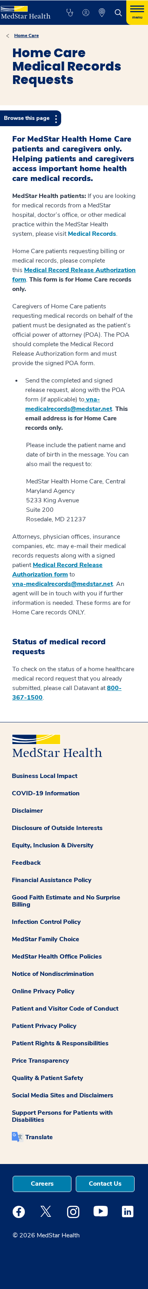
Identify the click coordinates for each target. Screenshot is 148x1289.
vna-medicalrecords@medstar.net (62, 584)
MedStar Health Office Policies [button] (57, 956)
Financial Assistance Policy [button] (52, 880)
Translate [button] (39, 1137)
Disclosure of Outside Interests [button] (57, 828)
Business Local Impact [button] (44, 776)
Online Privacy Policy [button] (43, 991)
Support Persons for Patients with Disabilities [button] (62, 1116)
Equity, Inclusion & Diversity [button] (53, 845)
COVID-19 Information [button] (46, 793)
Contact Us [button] (105, 1183)
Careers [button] (42, 1183)
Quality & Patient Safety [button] (47, 1078)
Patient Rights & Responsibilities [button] (60, 1043)
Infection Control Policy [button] (46, 922)
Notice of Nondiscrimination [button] (53, 974)
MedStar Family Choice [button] (45, 939)
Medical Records (92, 233)
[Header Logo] (25, 9)
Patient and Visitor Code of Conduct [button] (65, 1008)
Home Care (26, 35)
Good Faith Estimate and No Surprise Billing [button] (66, 901)
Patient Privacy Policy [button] (44, 1026)
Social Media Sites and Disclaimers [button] (62, 1095)
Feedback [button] (26, 862)
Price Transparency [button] (40, 1060)
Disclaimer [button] (27, 810)
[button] (70, 12)
